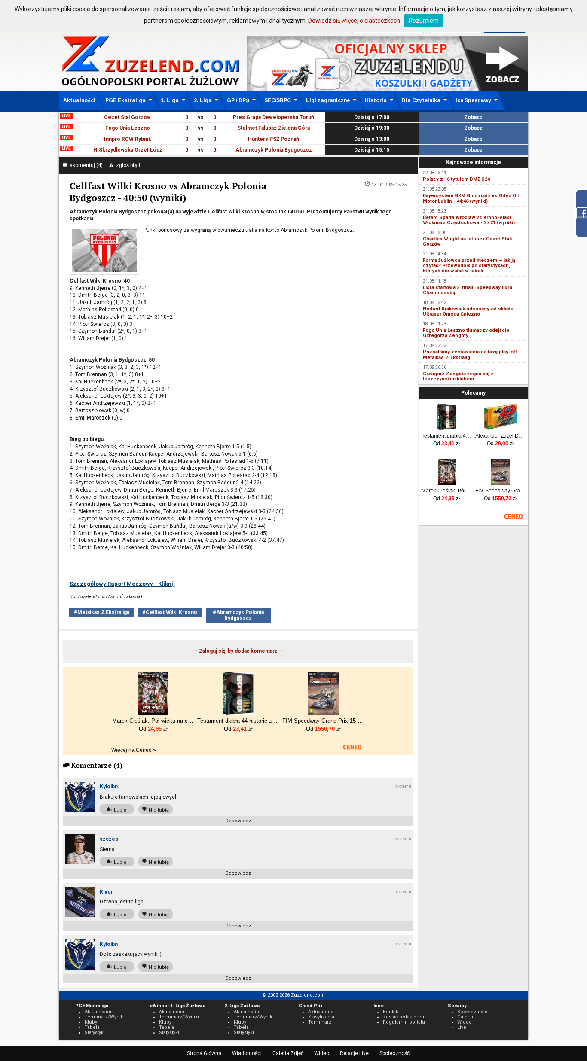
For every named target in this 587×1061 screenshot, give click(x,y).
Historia (376, 100)
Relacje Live (354, 1053)
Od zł (446, 444)
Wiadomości (247, 1053)
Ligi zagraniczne (328, 100)
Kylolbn (109, 787)
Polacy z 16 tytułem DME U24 (456, 179)
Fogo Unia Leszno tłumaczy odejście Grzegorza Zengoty (466, 333)
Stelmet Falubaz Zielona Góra (273, 128)
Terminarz (319, 1022)
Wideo (321, 1053)
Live (461, 1027)
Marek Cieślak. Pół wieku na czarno (447, 491)
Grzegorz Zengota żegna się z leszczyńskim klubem (458, 376)
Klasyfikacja (321, 1017)
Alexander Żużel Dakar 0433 (500, 436)
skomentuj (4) (85, 165)
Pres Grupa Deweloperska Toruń (273, 117)
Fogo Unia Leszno (127, 128)
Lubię (118, 810)
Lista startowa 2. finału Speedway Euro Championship (467, 290)
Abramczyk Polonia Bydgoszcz (273, 150)
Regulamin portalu (404, 1022)
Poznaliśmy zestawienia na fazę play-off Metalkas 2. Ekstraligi (470, 354)
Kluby (91, 1022)
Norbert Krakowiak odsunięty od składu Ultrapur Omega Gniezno (468, 311)
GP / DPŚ (238, 100)
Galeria (465, 1017)
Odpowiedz (238, 821)
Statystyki (95, 1032)
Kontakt (391, 1012)
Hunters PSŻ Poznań (273, 139)
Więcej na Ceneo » (133, 750)
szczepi (109, 839)
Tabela (92, 1027)
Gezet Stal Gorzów (127, 117)
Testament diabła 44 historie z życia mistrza (447, 436)
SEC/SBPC (277, 100)
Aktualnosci (321, 1012)
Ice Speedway (473, 100)
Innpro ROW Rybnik (127, 139)
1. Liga (170, 100)
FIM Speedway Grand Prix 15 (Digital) (500, 491)
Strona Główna (204, 1053)
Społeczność (394, 1053)
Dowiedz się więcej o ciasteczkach (354, 20)
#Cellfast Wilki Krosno (169, 612)
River (106, 892)
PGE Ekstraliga (125, 100)
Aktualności (79, 100)
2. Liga (203, 100)
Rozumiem (424, 20)
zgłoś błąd (126, 165)
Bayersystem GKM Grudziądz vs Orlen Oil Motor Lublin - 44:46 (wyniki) (471, 198)
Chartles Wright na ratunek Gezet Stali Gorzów (467, 241)
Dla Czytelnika (421, 100)
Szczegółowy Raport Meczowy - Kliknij (122, 584)
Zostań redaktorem (404, 1017)
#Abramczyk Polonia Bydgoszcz (238, 615)
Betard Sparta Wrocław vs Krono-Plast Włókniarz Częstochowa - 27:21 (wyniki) (469, 220)
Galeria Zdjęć (287, 1053)
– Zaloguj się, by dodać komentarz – (238, 651)
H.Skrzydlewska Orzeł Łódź (127, 150)
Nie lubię (157, 810)
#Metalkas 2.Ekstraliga (101, 612)
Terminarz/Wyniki (105, 1017)
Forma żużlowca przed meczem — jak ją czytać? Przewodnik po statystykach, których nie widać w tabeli (469, 266)
